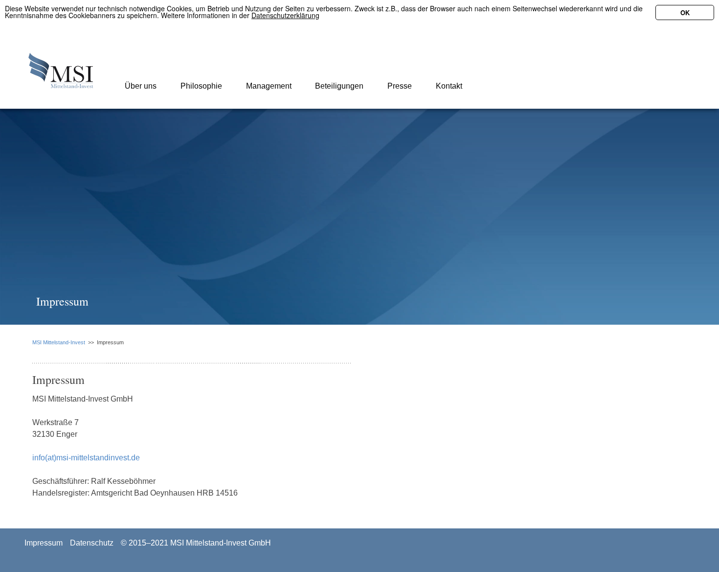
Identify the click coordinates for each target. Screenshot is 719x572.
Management (268, 86)
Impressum (43, 543)
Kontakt (448, 86)
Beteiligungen (338, 86)
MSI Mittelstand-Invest (58, 342)
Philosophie (200, 86)
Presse (398, 86)
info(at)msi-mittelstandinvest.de (86, 457)
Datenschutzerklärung (285, 15)
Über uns (140, 86)
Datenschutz (91, 543)
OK (685, 12)
